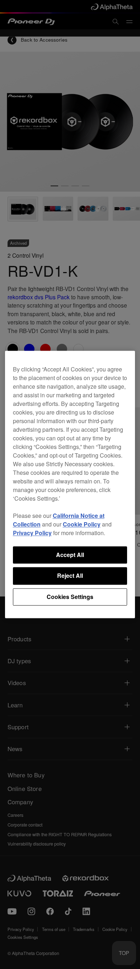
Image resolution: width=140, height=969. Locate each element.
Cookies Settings (70, 597)
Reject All (70, 576)
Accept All (70, 555)
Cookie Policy (82, 524)
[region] (70, 484)
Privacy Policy (32, 533)
